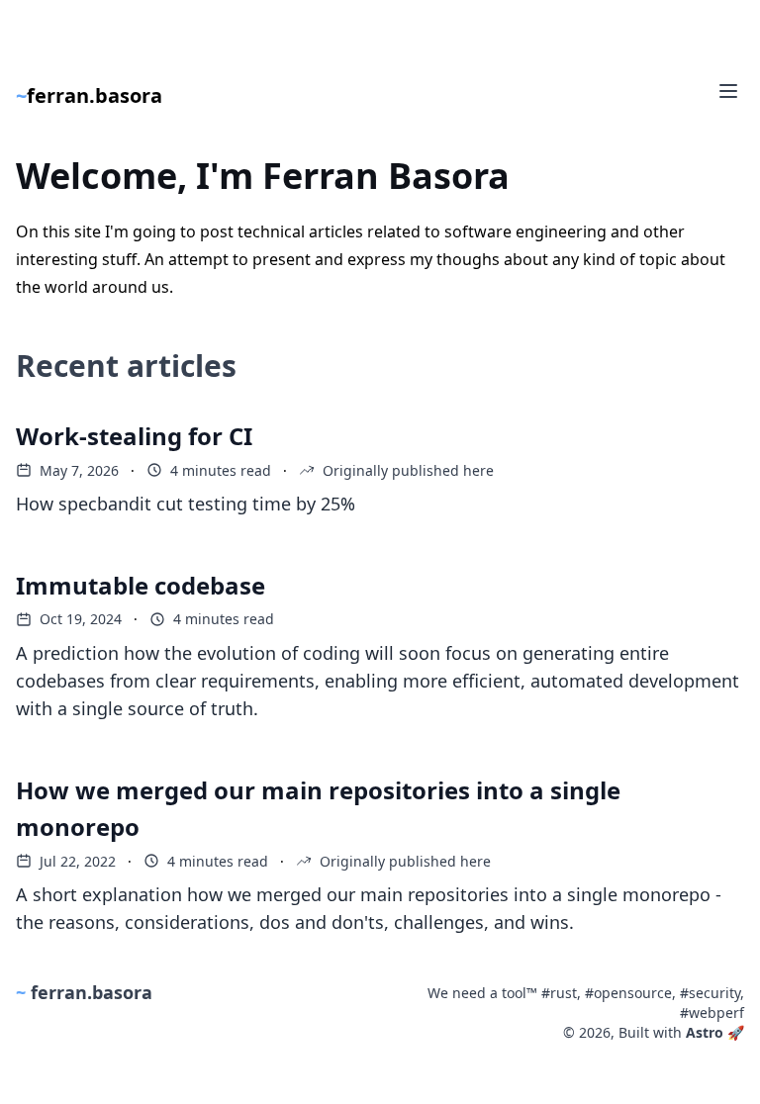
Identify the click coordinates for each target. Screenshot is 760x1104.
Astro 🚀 (715, 1032)
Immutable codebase (140, 585)
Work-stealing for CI (134, 435)
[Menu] (728, 91)
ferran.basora (89, 95)
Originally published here (408, 470)
